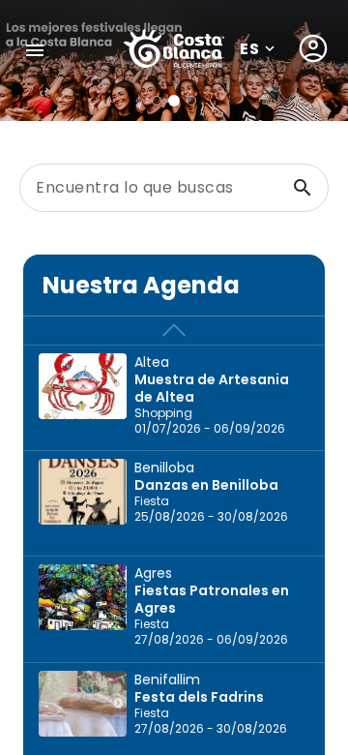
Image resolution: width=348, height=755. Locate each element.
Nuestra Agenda (141, 285)
